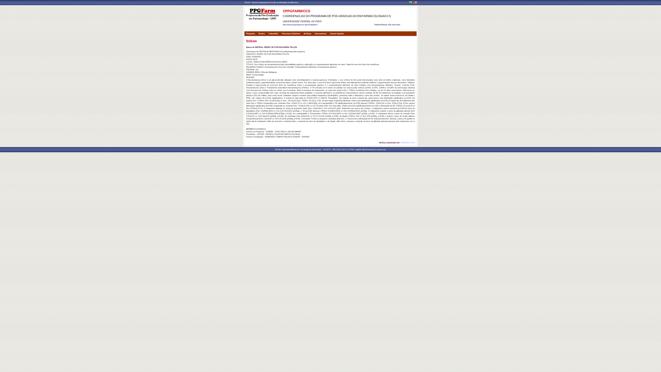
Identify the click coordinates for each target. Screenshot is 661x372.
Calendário (273, 34)
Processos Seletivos (291, 34)
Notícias (307, 34)
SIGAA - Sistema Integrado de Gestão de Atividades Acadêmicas (271, 2)
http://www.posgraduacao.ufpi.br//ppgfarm (300, 25)
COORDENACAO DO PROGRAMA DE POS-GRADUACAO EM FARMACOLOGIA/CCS (337, 16)
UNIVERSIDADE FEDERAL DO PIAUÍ (302, 21)
